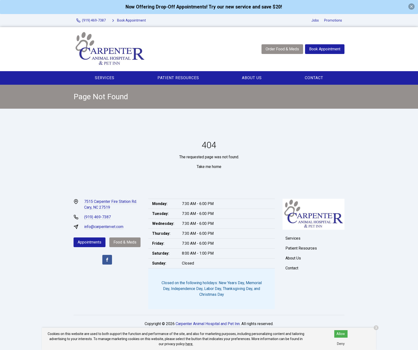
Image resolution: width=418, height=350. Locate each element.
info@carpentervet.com (103, 226)
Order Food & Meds (282, 49)
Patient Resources (178, 78)
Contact (314, 78)
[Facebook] (107, 260)
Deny (341, 344)
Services (104, 78)
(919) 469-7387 (97, 217)
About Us (252, 78)
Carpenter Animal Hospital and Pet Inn (208, 323)
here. (189, 344)
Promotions (333, 20)
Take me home (209, 166)
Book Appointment (324, 49)
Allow (340, 334)
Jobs (315, 20)
